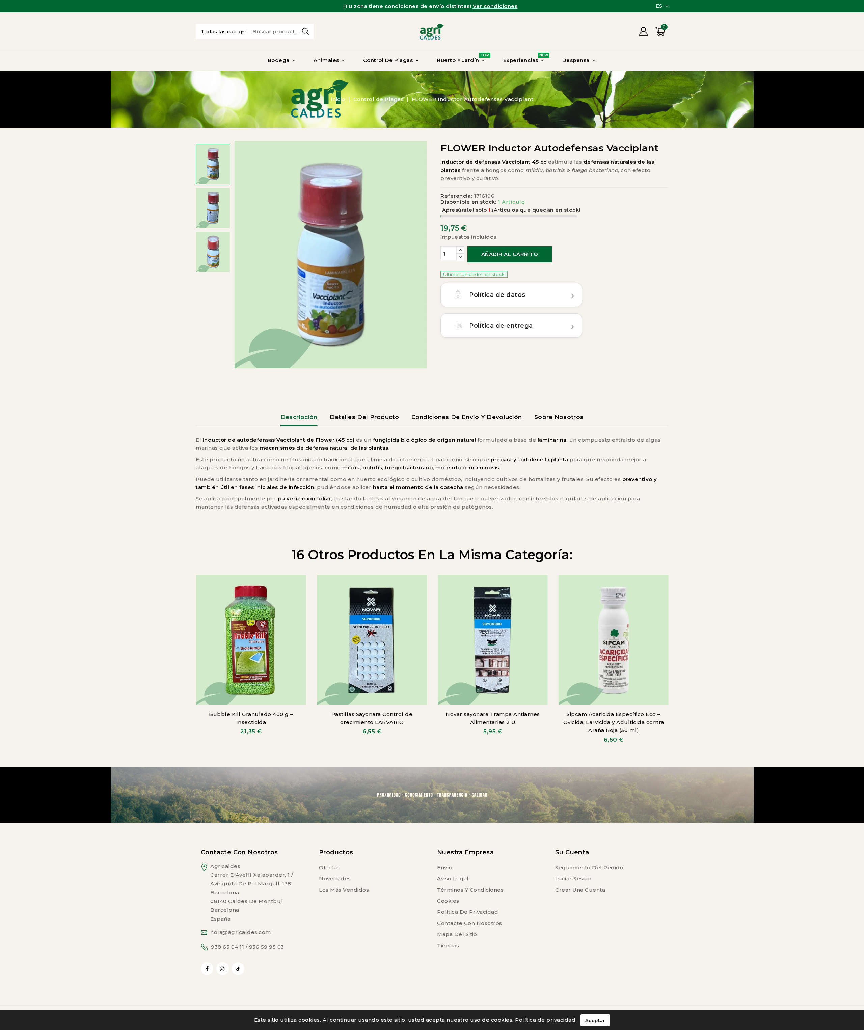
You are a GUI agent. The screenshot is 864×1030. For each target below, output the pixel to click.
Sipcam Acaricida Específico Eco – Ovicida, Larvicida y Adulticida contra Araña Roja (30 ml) (613, 722)
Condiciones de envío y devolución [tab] (466, 417)
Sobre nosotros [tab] (559, 417)
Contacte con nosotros (239, 852)
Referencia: (456, 196)
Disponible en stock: (468, 202)
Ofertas (329, 867)
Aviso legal (453, 878)
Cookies (448, 901)
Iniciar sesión (573, 878)
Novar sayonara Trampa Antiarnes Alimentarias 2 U (493, 718)
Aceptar (595, 1020)
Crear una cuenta (580, 889)
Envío (445, 867)
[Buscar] (305, 31)
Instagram (223, 968)
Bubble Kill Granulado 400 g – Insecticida (251, 718)
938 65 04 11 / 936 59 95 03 (247, 947)
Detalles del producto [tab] (364, 417)
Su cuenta (572, 852)
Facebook (208, 968)
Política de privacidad (467, 912)
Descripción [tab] (298, 417)
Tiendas (448, 945)
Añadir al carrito (509, 254)
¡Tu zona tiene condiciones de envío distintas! (430, 6)
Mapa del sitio (457, 934)
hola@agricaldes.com (240, 932)
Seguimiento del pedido (589, 867)
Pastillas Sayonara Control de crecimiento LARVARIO (372, 718)
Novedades (335, 878)
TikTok (238, 968)
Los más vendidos (344, 889)
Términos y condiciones (470, 889)
